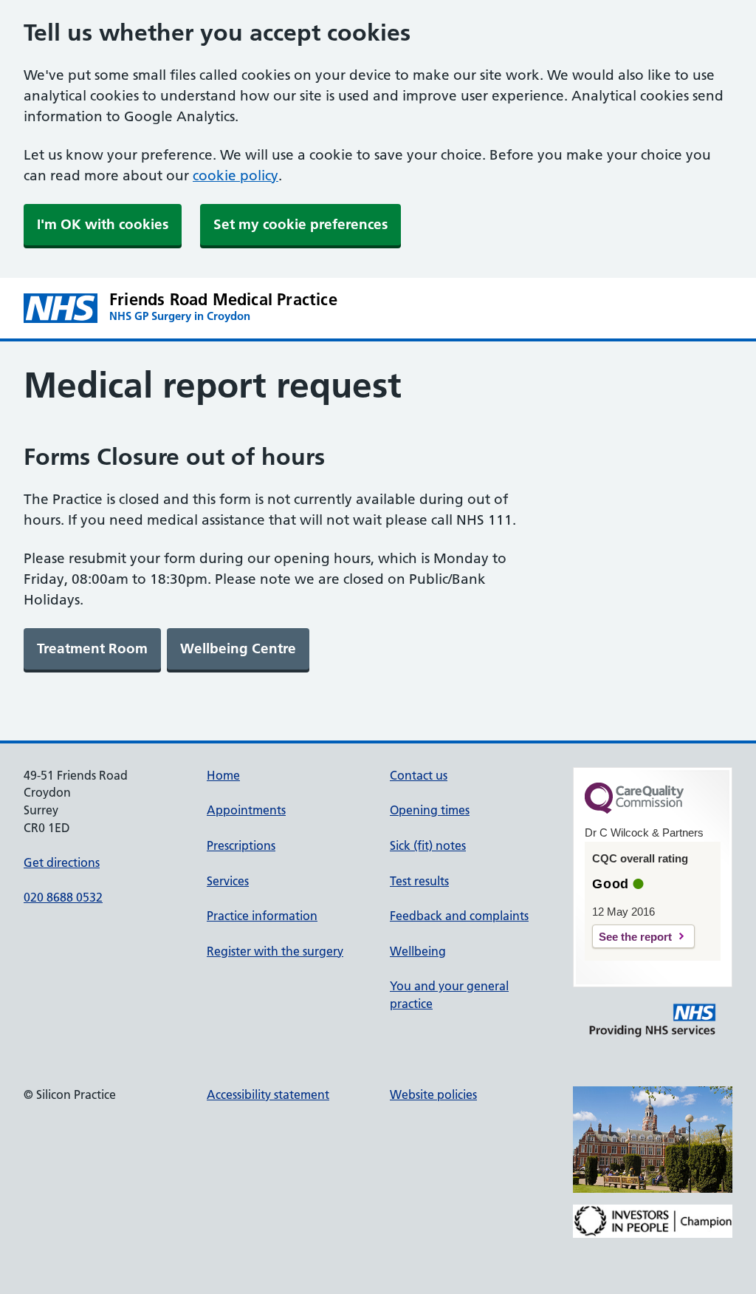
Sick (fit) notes (428, 845)
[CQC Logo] (634, 810)
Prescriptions (241, 845)
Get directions (62, 862)
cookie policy (235, 175)
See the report (635, 936)
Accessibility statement (268, 1094)
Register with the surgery (275, 951)
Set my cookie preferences (300, 224)
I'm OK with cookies (102, 224)
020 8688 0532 (63, 897)
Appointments (246, 810)
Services (228, 881)
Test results (419, 881)
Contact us (418, 775)
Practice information (262, 915)
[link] (92, 649)
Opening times (430, 810)
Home (223, 775)
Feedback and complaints (459, 915)
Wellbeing (418, 951)
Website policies (433, 1094)
